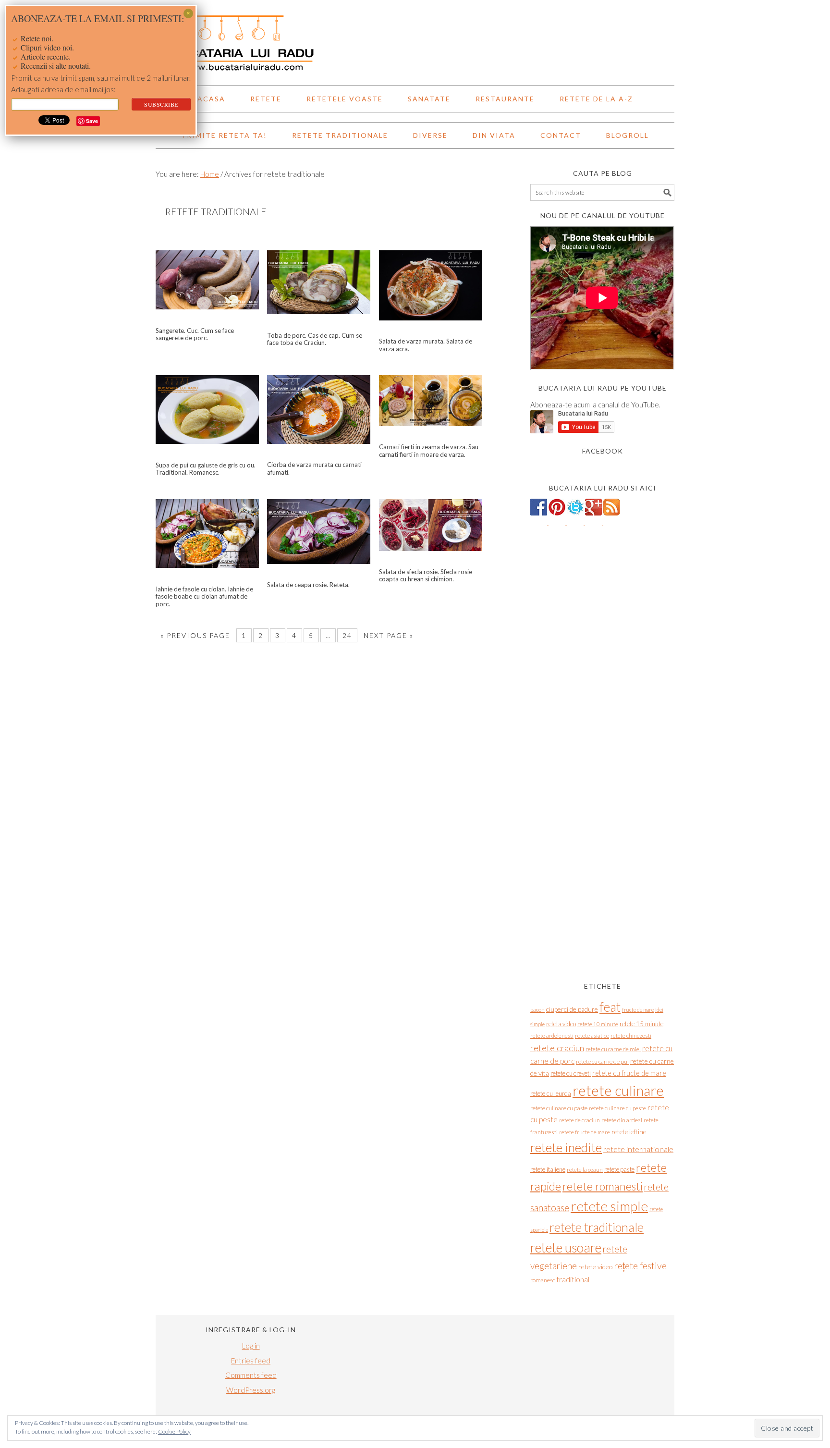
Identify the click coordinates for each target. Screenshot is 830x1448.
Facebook (602, 451)
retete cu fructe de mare (629, 1073)
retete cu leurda (550, 1093)
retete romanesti (602, 1186)
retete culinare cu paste (558, 1108)
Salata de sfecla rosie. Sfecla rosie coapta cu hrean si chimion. (425, 575)
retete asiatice (592, 1035)
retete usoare (565, 1247)
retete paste (619, 1169)
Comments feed (251, 1375)
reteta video (561, 1024)
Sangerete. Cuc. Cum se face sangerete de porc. (195, 334)
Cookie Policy (174, 1431)
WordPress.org (250, 1390)
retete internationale (638, 1148)
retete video (595, 1267)
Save (92, 120)
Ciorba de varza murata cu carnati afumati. (314, 468)
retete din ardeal (621, 1120)
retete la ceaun (585, 1169)
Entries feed (250, 1360)
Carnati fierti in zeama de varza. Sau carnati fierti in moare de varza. (428, 450)
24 (347, 635)
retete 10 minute (597, 1024)
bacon (537, 1009)
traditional (572, 1279)
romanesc (542, 1280)
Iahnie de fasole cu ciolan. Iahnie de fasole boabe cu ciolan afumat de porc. (204, 596)
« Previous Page (195, 635)
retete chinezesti (630, 1035)
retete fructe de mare (584, 1132)
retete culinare (618, 1090)
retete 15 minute (641, 1024)
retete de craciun (579, 1120)
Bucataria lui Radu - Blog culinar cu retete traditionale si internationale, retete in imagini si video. (415, 38)
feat (610, 1007)
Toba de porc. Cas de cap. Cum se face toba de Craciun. (314, 339)
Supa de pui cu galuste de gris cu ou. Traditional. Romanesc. (206, 469)
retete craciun (557, 1048)
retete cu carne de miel (613, 1049)
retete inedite (566, 1147)
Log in (251, 1345)
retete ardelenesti (552, 1035)
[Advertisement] (602, 815)
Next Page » (389, 635)
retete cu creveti (570, 1073)
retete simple (609, 1206)
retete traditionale (596, 1227)
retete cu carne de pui (602, 1061)
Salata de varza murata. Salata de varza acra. (425, 345)
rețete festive (640, 1265)
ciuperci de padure (572, 1009)
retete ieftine (628, 1132)
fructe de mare (638, 1009)
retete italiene (547, 1169)
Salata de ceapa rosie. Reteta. (308, 585)
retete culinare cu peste (617, 1108)
